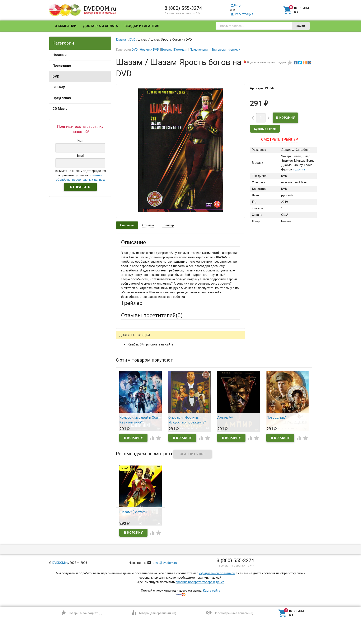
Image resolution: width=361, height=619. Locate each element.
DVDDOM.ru (60, 563)
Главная (121, 39)
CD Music (59, 109)
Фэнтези (234, 49)
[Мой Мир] (309, 62)
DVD (55, 76)
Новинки (59, 55)
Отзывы (148, 225)
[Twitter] (300, 62)
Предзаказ (61, 98)
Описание (127, 225)
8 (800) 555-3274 (183, 8)
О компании (65, 26)
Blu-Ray (58, 87)
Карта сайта (211, 590)
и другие (298, 169)
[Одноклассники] (305, 62)
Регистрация (241, 14)
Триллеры (219, 49)
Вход (235, 5)
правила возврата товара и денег (200, 582)
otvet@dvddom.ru (162, 563)
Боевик (166, 49)
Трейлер (168, 225)
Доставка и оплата (100, 26)
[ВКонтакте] (295, 62)
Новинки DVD (149, 49)
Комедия (180, 49)
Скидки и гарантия (142, 26)
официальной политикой (217, 573)
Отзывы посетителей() (152, 315)
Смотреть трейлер (279, 139)
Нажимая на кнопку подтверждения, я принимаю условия (80, 175)
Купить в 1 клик (265, 128)
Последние (61, 66)
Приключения (199, 49)
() (82, 612)
